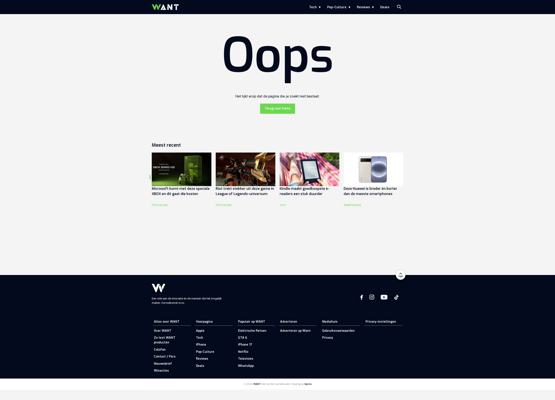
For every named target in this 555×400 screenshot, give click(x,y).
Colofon (160, 350)
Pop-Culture (336, 7)
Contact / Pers (165, 356)
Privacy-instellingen (381, 322)
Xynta (308, 384)
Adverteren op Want (295, 331)
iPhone (201, 345)
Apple (200, 331)
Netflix (243, 352)
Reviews (363, 7)
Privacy (327, 338)
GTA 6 (242, 338)
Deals (384, 7)
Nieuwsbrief (163, 364)
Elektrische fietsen (252, 331)
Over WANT (162, 331)
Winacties (161, 371)
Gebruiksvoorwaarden (338, 331)
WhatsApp (246, 366)
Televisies (245, 359)
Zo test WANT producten (164, 340)
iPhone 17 (245, 345)
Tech (313, 7)
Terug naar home (278, 108)
